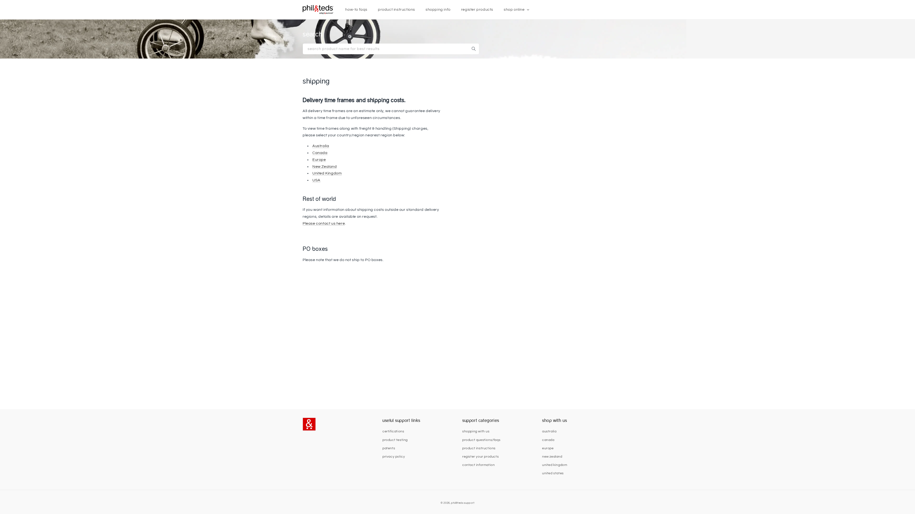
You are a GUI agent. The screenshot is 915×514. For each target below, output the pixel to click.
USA (316, 180)
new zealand (552, 456)
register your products (480, 456)
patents (388, 448)
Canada (320, 153)
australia (549, 431)
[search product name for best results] (473, 49)
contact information (478, 465)
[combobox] (391, 49)
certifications (393, 431)
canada (548, 440)
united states (553, 473)
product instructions (479, 448)
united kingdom (554, 465)
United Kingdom (327, 173)
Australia (320, 146)
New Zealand (324, 166)
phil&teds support (462, 503)
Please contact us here (324, 223)
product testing (395, 440)
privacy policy (393, 456)
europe (548, 448)
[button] (514, 9)
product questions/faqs (481, 440)
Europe (319, 160)
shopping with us (476, 431)
